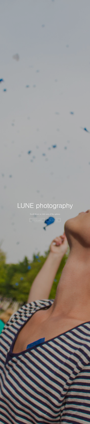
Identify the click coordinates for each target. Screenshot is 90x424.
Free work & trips (53, 220)
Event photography (37, 220)
